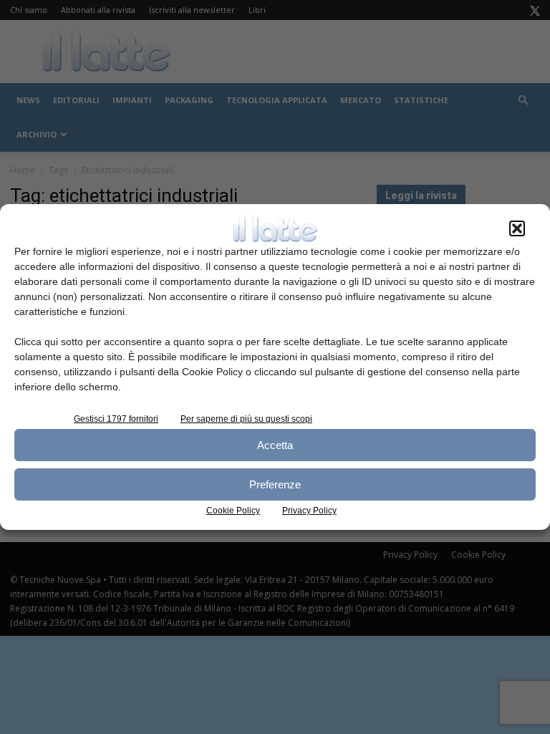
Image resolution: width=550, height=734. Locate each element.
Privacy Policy (309, 511)
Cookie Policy (233, 511)
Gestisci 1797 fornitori (116, 419)
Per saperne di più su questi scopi (246, 419)
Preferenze (275, 484)
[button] (517, 228)
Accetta (275, 445)
